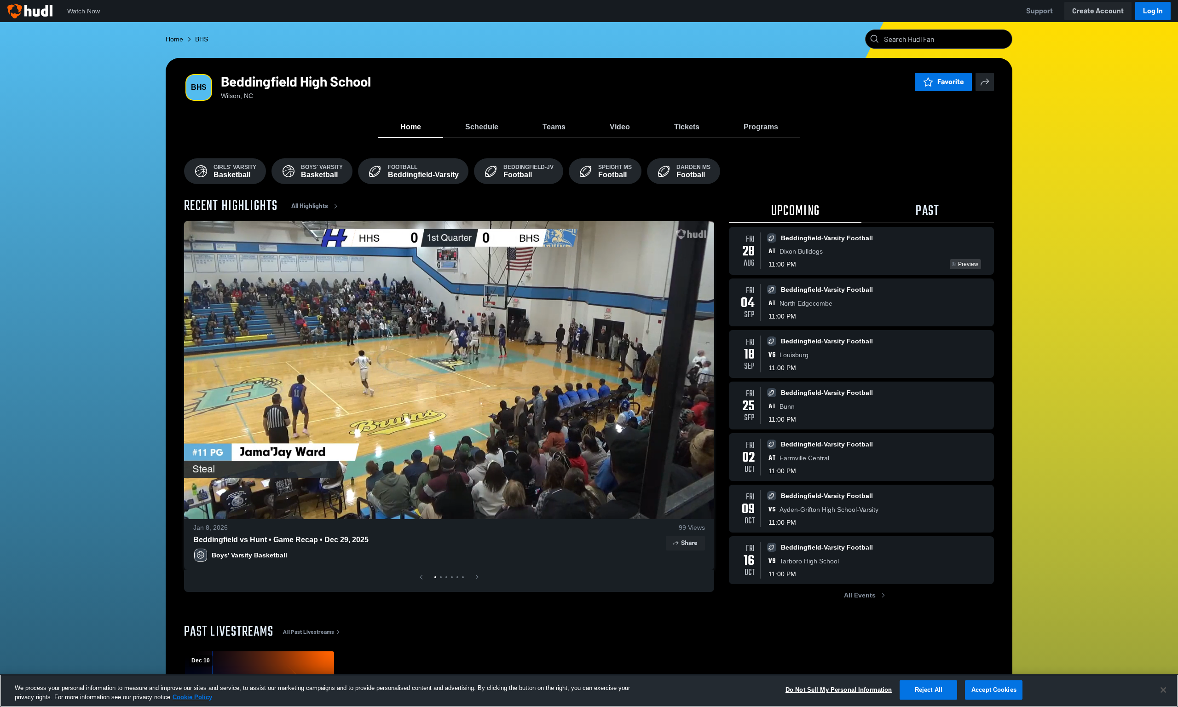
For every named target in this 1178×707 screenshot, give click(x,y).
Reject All (928, 689)
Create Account (1098, 11)
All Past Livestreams (308, 632)
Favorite (950, 81)
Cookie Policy (192, 697)
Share (689, 543)
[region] (589, 690)
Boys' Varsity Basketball (249, 555)
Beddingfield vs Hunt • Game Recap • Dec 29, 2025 (281, 540)
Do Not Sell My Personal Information (838, 689)
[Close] (1163, 690)
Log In (1153, 11)
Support (1039, 11)
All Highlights (309, 206)
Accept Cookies (993, 689)
